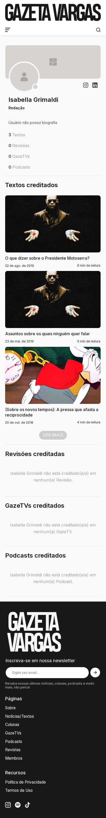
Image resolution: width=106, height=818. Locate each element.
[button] (98, 29)
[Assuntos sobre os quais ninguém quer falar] (53, 307)
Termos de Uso (19, 790)
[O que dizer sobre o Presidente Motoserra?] (53, 231)
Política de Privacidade (25, 782)
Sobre (10, 707)
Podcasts (13, 741)
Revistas (13, 749)
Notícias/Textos (19, 716)
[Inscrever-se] (95, 672)
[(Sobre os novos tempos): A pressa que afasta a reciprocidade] (53, 385)
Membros (13, 758)
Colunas (12, 724)
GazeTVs (13, 733)
